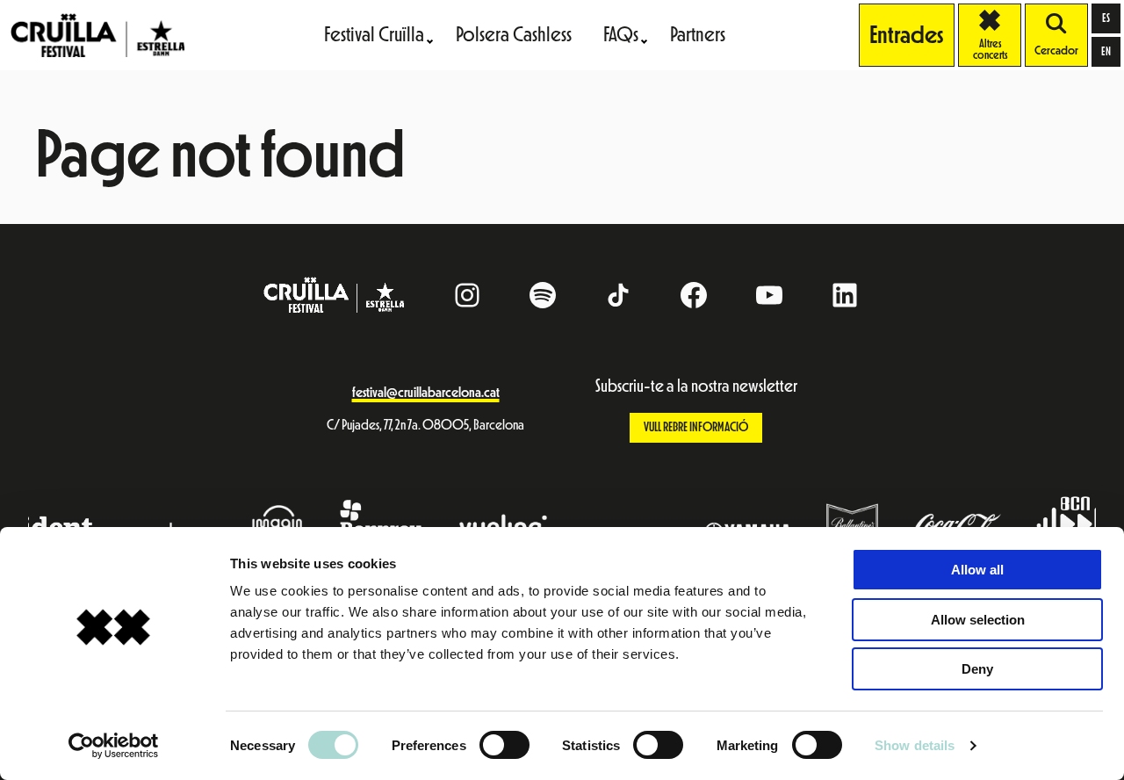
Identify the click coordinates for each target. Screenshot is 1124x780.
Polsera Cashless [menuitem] (514, 35)
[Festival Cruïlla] (97, 34)
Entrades (906, 35)
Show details (915, 745)
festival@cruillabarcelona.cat (426, 393)
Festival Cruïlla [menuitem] (374, 35)
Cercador (1056, 51)
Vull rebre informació (696, 427)
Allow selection (978, 619)
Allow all (977, 569)
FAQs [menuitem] (620, 35)
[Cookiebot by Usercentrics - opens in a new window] (114, 746)
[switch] (504, 745)
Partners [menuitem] (697, 35)
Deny (977, 668)
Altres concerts (997, 35)
